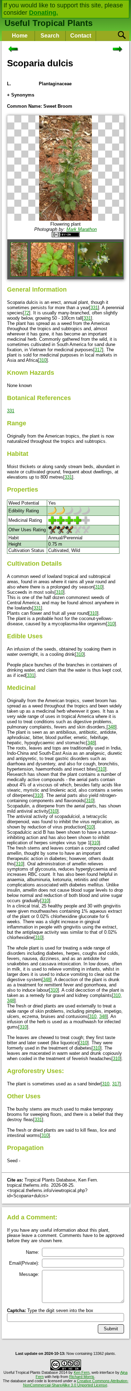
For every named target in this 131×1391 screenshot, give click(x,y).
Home (20, 36)
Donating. (43, 12)
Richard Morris (81, 1377)
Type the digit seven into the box (50, 1310)
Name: (32, 1252)
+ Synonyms (20, 95)
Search (50, 36)
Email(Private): (24, 1263)
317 (98, 349)
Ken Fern (81, 1372)
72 (26, 312)
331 (94, 307)
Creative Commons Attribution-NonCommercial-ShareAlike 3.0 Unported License (76, 1383)
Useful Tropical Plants (49, 23)
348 (111, 727)
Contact (80, 36)
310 (42, 360)
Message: (29, 1274)
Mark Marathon (81, 229)
